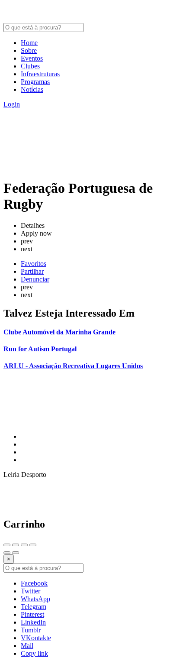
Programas (35, 81)
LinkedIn (33, 622)
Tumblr (31, 630)
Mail (27, 645)
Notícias (32, 89)
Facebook (34, 583)
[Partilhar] (15, 545)
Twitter (30, 591)
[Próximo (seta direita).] (15, 552)
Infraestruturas (40, 74)
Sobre (29, 50)
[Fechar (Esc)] (6, 545)
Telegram (33, 606)
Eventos (32, 58)
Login (11, 104)
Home (29, 42)
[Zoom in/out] (32, 545)
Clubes (30, 66)
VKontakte (36, 637)
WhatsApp (35, 598)
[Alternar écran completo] (24, 545)
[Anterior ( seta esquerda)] (6, 552)
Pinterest (32, 614)
